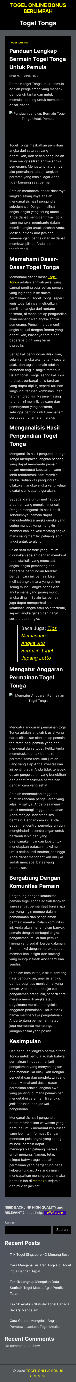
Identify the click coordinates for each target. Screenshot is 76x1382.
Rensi (16, 75)
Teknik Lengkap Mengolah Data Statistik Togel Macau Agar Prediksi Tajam (37, 1287)
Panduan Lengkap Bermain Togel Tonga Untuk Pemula (37, 59)
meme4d (40, 1181)
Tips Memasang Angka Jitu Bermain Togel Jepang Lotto (39, 643)
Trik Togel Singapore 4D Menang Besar (40, 1254)
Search (10, 1223)
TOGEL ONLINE (18, 42)
